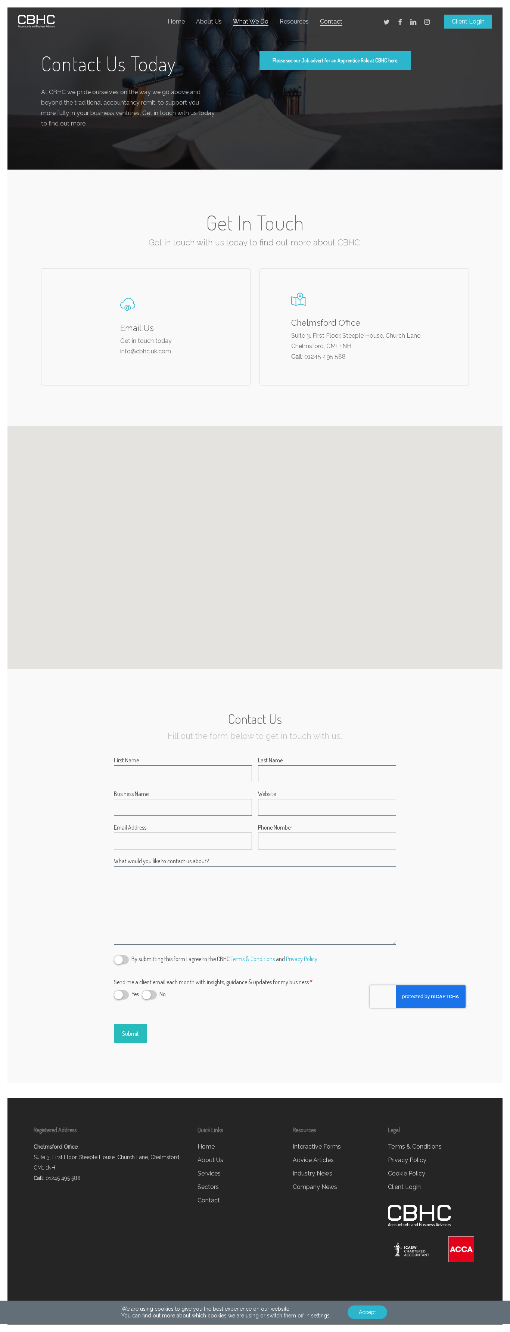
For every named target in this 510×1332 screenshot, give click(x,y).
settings (320, 1316)
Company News (315, 1186)
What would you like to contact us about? (161, 861)
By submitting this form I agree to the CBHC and (223, 959)
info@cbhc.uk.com (145, 351)
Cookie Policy (406, 1173)
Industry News (312, 1173)
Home (206, 1146)
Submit (130, 1033)
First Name (126, 760)
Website (267, 793)
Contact (209, 1200)
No (162, 994)
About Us (210, 1160)
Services (209, 1173)
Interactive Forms (317, 1146)
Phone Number (275, 827)
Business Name (131, 793)
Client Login (404, 1186)
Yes (134, 994)
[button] (335, 60)
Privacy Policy (301, 959)
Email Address (130, 827)
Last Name (270, 760)
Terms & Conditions (253, 959)
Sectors (208, 1186)
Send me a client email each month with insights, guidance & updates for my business (213, 982)
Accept (367, 1312)
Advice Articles (313, 1160)
